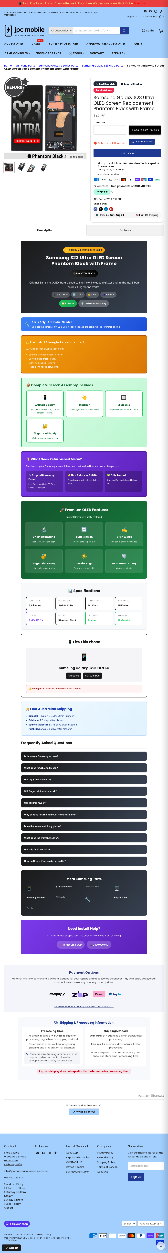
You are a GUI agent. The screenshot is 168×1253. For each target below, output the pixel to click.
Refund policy (44, 1234)
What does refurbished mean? (41, 767)
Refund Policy (105, 1157)
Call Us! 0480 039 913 (15, 12)
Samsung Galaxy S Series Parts (58, 66)
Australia (152, 16)
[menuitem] (15, 43)
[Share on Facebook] (95, 209)
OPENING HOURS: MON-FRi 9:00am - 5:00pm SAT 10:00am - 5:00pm (64, 12)
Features (125, 230)
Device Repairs (75, 1167)
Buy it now (127, 153)
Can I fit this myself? (35, 802)
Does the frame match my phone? (43, 826)
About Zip (72, 1152)
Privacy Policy (105, 1152)
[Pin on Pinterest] (111, 209)
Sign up (136, 1177)
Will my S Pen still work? (37, 779)
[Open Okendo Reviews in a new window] (151, 1095)
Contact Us (10, 15)
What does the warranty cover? (41, 837)
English (130, 16)
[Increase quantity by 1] (122, 130)
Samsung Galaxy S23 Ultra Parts (102, 66)
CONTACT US (74, 1162)
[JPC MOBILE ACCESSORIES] (24, 30)
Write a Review (87, 1112)
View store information (108, 174)
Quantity (99, 122)
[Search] (124, 30)
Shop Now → (128, 3)
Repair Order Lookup (78, 1157)
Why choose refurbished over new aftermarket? (51, 814)
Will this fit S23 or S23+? (38, 849)
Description (45, 230)
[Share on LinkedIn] (106, 209)
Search (8, 1234)
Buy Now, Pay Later (77, 1171)
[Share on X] (101, 209)
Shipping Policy (106, 1162)
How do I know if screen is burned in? (45, 861)
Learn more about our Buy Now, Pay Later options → (84, 1006)
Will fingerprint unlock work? (40, 791)
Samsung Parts (25, 66)
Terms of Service (107, 1167)
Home (8, 66)
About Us (102, 1171)
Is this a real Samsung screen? (41, 756)
